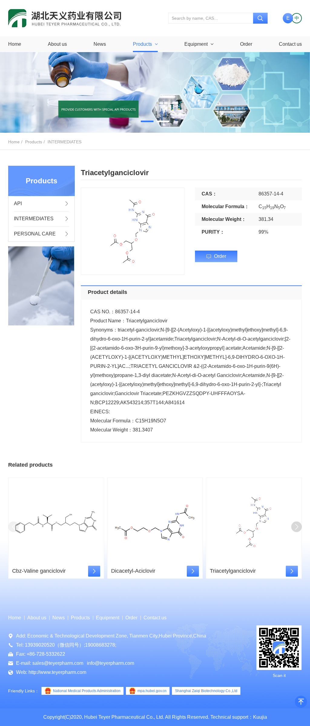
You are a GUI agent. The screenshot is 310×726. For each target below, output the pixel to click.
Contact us (290, 44)
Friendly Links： (23, 690)
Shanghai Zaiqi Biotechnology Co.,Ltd (206, 691)
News (100, 44)
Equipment (196, 44)
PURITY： (213, 232)
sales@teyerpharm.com (57, 663)
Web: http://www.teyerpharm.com (51, 672)
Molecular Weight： (224, 219)
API (18, 203)
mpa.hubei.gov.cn (152, 691)
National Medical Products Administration (86, 691)
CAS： (209, 193)
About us (57, 44)
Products (143, 44)
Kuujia (260, 717)
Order (246, 44)
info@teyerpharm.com (110, 663)
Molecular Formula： (225, 206)
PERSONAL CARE (35, 233)
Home (14, 44)
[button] (147, 121)
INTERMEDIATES (64, 141)
